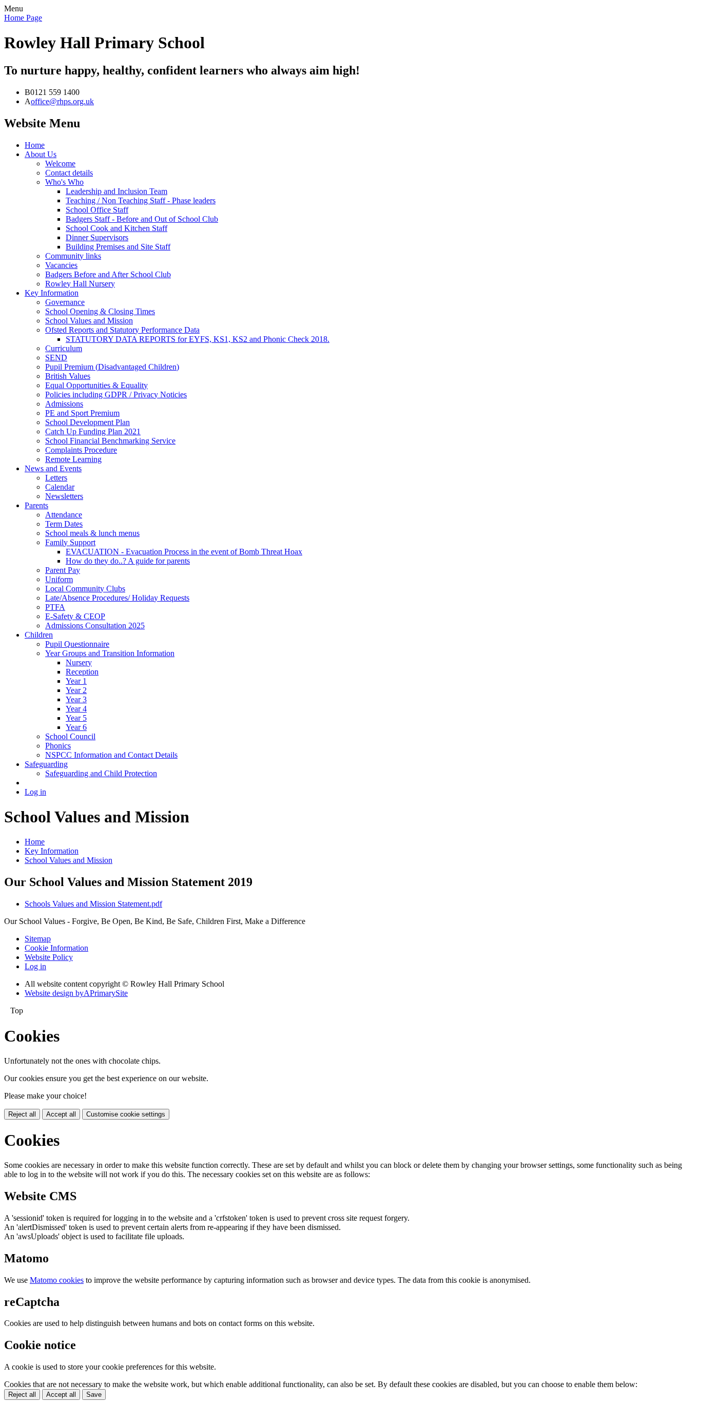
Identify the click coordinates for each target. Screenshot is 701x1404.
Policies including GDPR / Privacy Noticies (116, 394)
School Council (70, 736)
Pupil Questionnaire (77, 644)
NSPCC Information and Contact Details (111, 755)
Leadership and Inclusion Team (116, 191)
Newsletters (64, 496)
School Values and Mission (89, 320)
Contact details (69, 172)
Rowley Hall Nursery (80, 283)
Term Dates (64, 524)
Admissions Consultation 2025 (95, 625)
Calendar (59, 487)
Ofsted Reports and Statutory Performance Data (122, 329)
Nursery (79, 662)
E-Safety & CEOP (75, 616)
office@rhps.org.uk (62, 101)
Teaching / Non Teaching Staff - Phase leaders (141, 200)
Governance (65, 302)
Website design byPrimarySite (76, 993)
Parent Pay (62, 570)
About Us (40, 154)
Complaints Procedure (81, 450)
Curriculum (63, 348)
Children (39, 634)
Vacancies (61, 265)
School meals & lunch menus (92, 533)
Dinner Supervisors (97, 237)
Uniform (59, 579)
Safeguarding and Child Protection (101, 773)
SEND (56, 357)
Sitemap (38, 938)
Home (35, 145)
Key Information (52, 293)
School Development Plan (87, 422)
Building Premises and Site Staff (118, 246)
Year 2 (76, 690)
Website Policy (49, 957)
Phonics (58, 745)
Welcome (60, 163)
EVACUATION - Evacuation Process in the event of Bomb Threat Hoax (184, 551)
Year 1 (76, 681)
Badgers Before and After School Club (108, 274)
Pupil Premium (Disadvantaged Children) (112, 366)
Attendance (63, 514)
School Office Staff (97, 209)
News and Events (53, 468)
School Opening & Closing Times (100, 311)
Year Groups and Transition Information (109, 653)
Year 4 (76, 708)
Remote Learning (73, 459)
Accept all (61, 1114)
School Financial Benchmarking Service (110, 440)
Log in (35, 791)
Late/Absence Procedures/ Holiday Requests (117, 597)
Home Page (23, 17)
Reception (82, 671)
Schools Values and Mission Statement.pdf (93, 903)
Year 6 (76, 727)
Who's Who (64, 182)
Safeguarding (46, 764)
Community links (73, 256)
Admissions (64, 403)
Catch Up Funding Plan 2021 (93, 431)
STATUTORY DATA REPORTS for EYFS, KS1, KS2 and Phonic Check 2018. (197, 339)
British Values (67, 376)
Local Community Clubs (85, 588)
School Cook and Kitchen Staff (116, 228)
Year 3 (76, 699)
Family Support (70, 542)
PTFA (55, 607)
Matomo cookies (57, 1280)
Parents (36, 505)
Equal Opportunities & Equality (96, 385)
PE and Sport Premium (82, 413)
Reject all (22, 1114)
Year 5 (76, 718)
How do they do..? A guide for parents (128, 560)
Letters (56, 477)
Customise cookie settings (125, 1114)
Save (94, 1394)
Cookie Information (56, 948)
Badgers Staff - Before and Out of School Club (142, 219)
